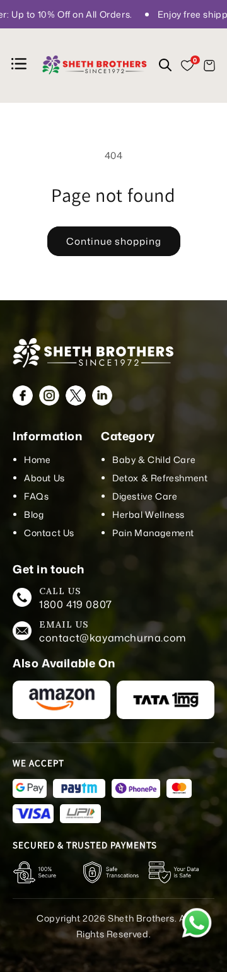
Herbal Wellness (148, 514)
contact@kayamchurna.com (112, 638)
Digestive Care (144, 496)
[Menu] (20, 66)
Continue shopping (113, 241)
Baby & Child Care (153, 460)
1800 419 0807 (75, 604)
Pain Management (153, 533)
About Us (44, 478)
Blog (34, 514)
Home (37, 460)
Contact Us (49, 533)
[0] (187, 65)
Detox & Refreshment (159, 478)
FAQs (36, 496)
